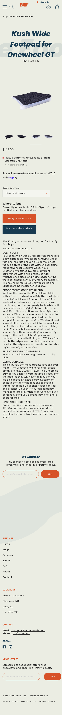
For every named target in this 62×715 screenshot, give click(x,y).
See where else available (19, 228)
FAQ (5, 566)
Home (6, 543)
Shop (5, 16)
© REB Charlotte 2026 (14, 696)
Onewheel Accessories (21, 16)
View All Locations (14, 595)
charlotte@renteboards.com (28, 630)
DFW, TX (8, 606)
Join (50, 474)
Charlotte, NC (11, 600)
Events (6, 560)
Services (8, 554)
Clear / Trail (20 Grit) (15, 193)
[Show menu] (5, 6)
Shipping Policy (47, 701)
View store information (16, 165)
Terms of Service (39, 696)
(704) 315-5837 (21, 633)
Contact (7, 577)
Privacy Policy (10, 701)
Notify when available (19, 218)
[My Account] (48, 7)
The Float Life (31, 60)
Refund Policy (28, 701)
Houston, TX (10, 612)
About (6, 571)
